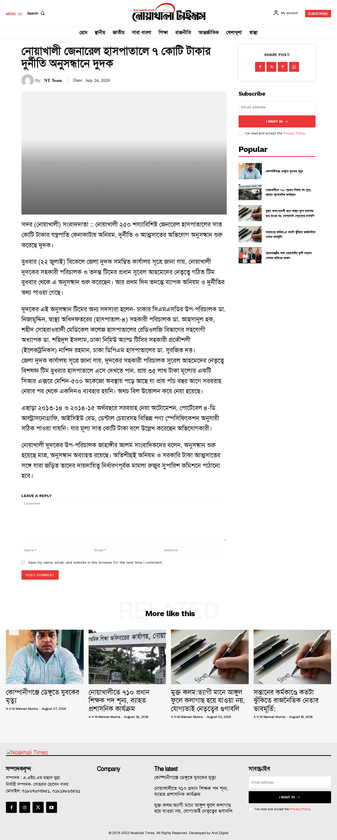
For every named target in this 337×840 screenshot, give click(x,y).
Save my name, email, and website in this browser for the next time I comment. (95, 562)
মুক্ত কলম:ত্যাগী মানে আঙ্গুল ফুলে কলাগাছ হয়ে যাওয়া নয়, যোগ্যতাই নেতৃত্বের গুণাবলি (290, 213)
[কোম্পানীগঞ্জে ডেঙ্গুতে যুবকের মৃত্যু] (250, 171)
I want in (274, 121)
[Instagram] (24, 807)
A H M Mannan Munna (21, 709)
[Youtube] (51, 807)
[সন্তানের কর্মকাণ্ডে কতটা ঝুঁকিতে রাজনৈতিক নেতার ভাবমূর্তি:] (250, 234)
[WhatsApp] (294, 67)
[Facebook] (260, 67)
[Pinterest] (283, 67)
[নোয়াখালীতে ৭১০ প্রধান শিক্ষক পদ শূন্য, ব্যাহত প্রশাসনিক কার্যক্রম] (250, 192)
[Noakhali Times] (169, 12)
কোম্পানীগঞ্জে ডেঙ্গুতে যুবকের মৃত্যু (284, 171)
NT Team (53, 80)
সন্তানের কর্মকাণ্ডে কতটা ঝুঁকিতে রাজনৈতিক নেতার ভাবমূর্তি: (290, 234)
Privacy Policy (294, 133)
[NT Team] (28, 80)
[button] (37, 13)
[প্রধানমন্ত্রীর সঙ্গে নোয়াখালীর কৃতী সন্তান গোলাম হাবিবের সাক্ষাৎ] (250, 255)
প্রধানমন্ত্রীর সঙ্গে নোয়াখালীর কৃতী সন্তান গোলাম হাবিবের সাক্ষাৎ (289, 255)
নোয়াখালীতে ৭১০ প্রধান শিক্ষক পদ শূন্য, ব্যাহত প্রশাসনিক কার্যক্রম (288, 192)
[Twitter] (271, 67)
